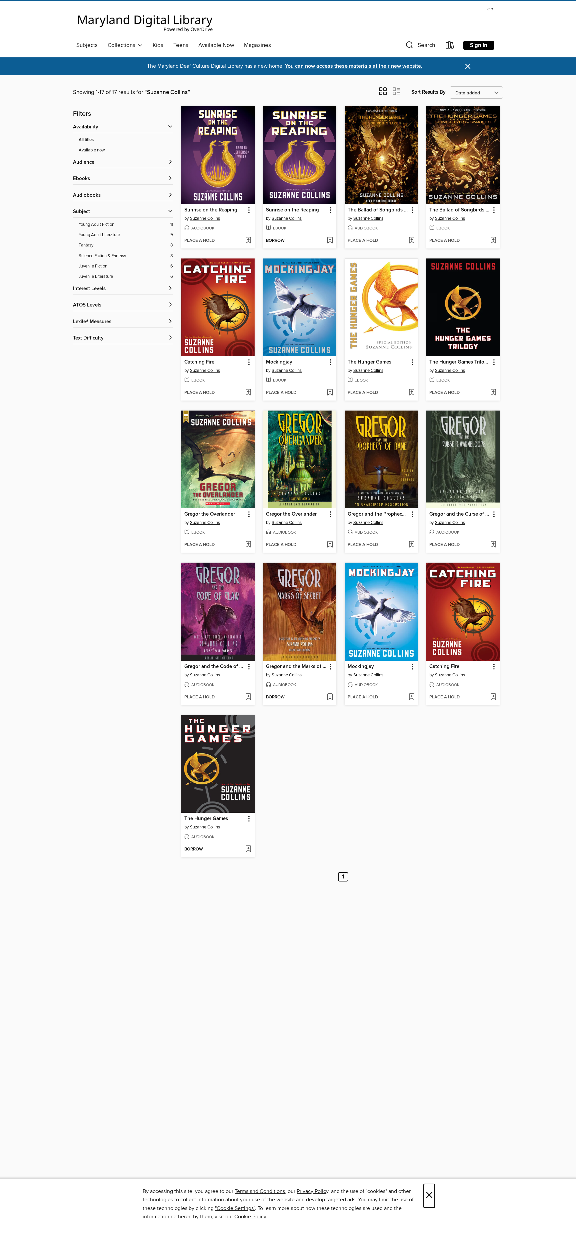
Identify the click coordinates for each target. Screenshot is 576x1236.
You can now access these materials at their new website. (353, 66)
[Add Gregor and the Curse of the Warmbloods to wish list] (493, 545)
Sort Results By (428, 92)
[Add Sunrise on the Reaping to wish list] (248, 240)
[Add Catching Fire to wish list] (248, 393)
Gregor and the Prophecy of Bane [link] (378, 514)
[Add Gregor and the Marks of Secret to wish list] (330, 697)
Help (488, 9)
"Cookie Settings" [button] (235, 1208)
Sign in (478, 45)
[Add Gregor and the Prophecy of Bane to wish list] (411, 545)
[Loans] (450, 46)
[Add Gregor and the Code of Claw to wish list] (248, 697)
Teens (180, 45)
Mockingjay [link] (279, 362)
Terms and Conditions (260, 1191)
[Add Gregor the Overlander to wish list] (248, 545)
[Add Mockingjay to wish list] (330, 393)
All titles (86, 140)
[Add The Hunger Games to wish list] (411, 393)
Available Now (216, 45)
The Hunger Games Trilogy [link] (459, 362)
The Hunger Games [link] (369, 362)
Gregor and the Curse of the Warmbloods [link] (459, 514)
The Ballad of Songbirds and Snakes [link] (378, 210)
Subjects (87, 45)
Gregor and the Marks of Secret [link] (296, 667)
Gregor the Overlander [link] (209, 514)
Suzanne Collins (205, 218)
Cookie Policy (250, 1216)
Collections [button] (123, 45)
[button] (419, 46)
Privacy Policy (312, 1191)
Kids (158, 45)
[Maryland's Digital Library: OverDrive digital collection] (145, 21)
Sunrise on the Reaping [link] (210, 210)
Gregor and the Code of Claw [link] (214, 667)
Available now (92, 150)
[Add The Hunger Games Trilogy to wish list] (493, 393)
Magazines (257, 45)
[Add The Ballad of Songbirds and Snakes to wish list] (411, 240)
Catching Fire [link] (199, 362)
